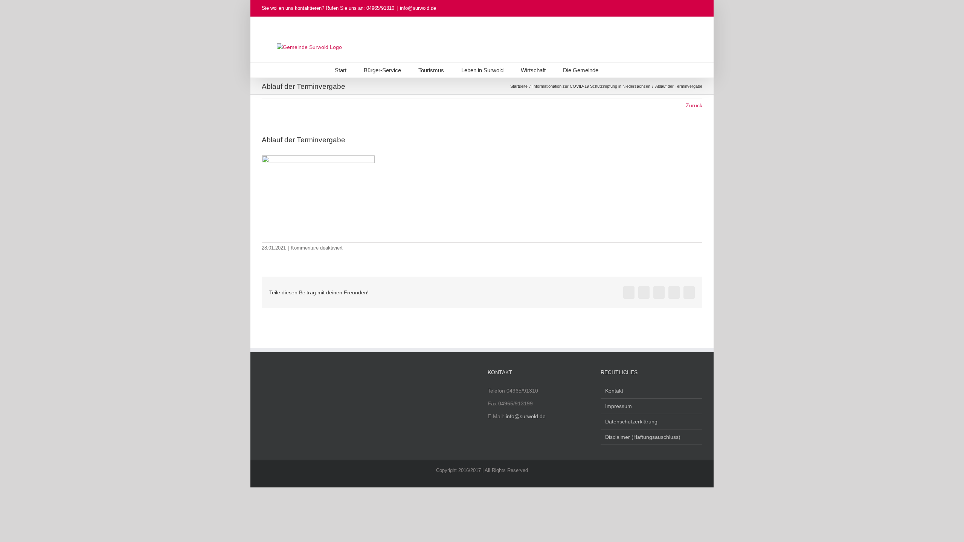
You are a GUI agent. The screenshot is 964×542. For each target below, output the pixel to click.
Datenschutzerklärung (631, 422)
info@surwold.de (418, 8)
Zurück (694, 105)
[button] (618, 70)
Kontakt (614, 391)
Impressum (618, 406)
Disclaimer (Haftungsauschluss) (642, 437)
